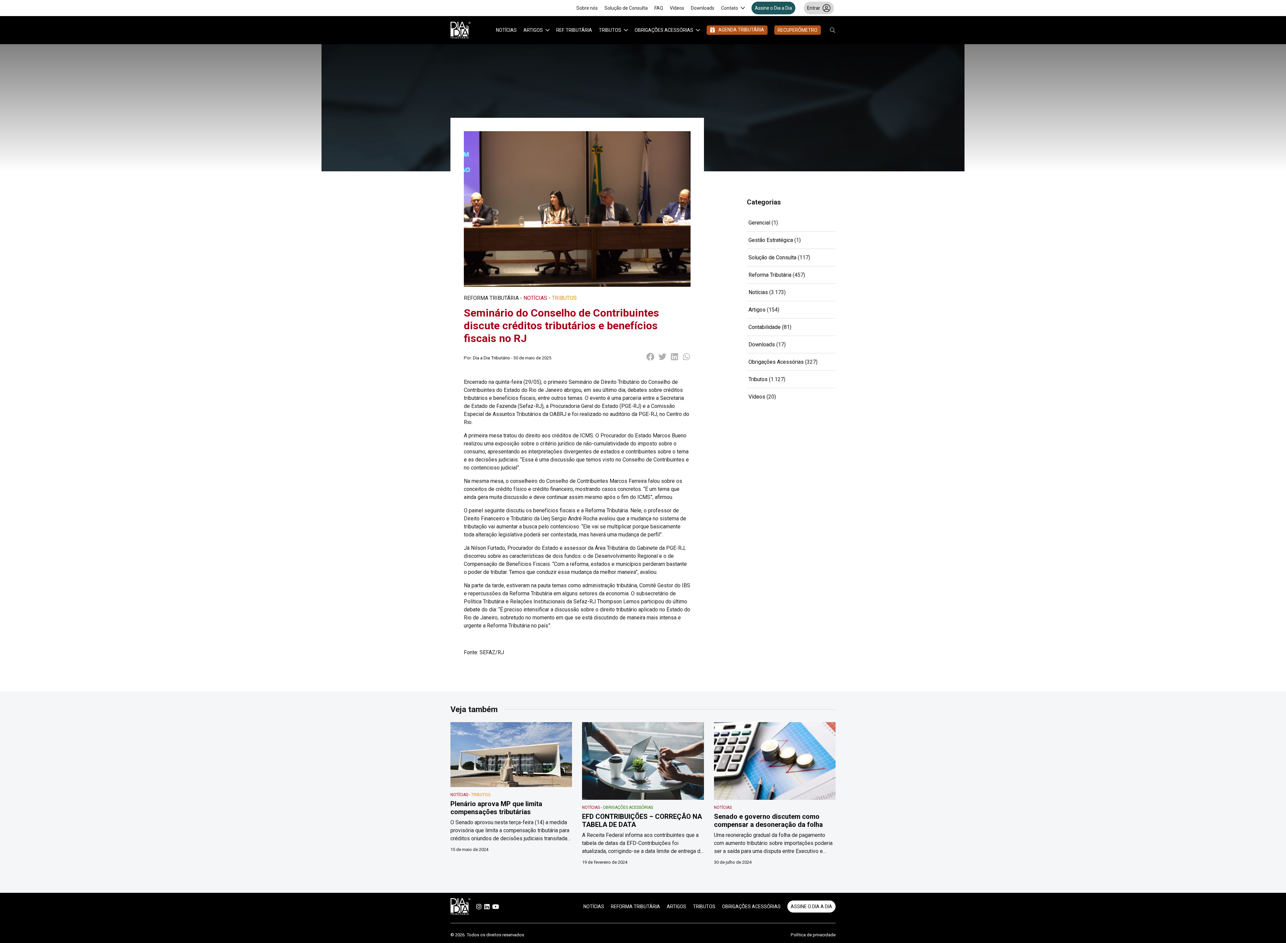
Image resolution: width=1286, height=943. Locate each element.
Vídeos (677, 8)
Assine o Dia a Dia (773, 8)
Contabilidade (764, 327)
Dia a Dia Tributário (491, 357)
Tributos (610, 30)
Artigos (533, 30)
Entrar (813, 8)
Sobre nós (587, 8)
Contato (729, 8)
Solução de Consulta (626, 8)
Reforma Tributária (769, 275)
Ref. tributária (574, 30)
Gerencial (759, 223)
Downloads (702, 8)
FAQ (658, 8)
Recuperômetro (797, 30)
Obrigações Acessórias (664, 30)
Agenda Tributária (741, 29)
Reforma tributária (635, 906)
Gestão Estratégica (770, 240)
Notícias (506, 30)
